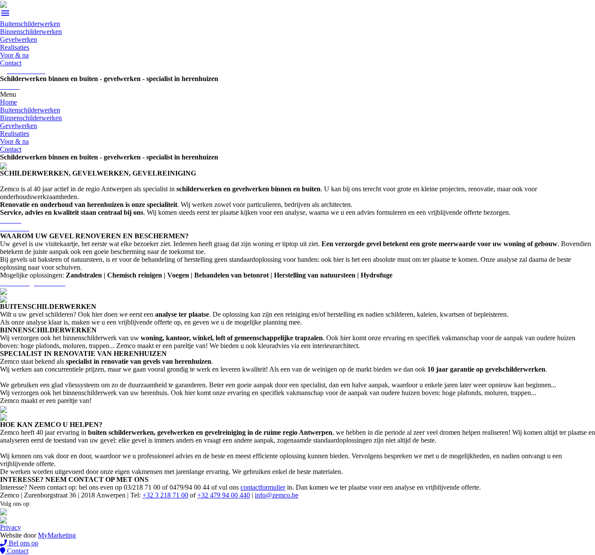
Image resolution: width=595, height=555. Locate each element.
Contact (10, 63)
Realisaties (14, 47)
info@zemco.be (276, 495)
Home (8, 102)
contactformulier (262, 487)
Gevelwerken (18, 39)
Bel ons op (22, 543)
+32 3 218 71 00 (165, 495)
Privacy (10, 527)
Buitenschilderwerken (30, 23)
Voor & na (14, 55)
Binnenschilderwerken (31, 31)
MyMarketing (57, 535)
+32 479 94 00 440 (223, 495)
